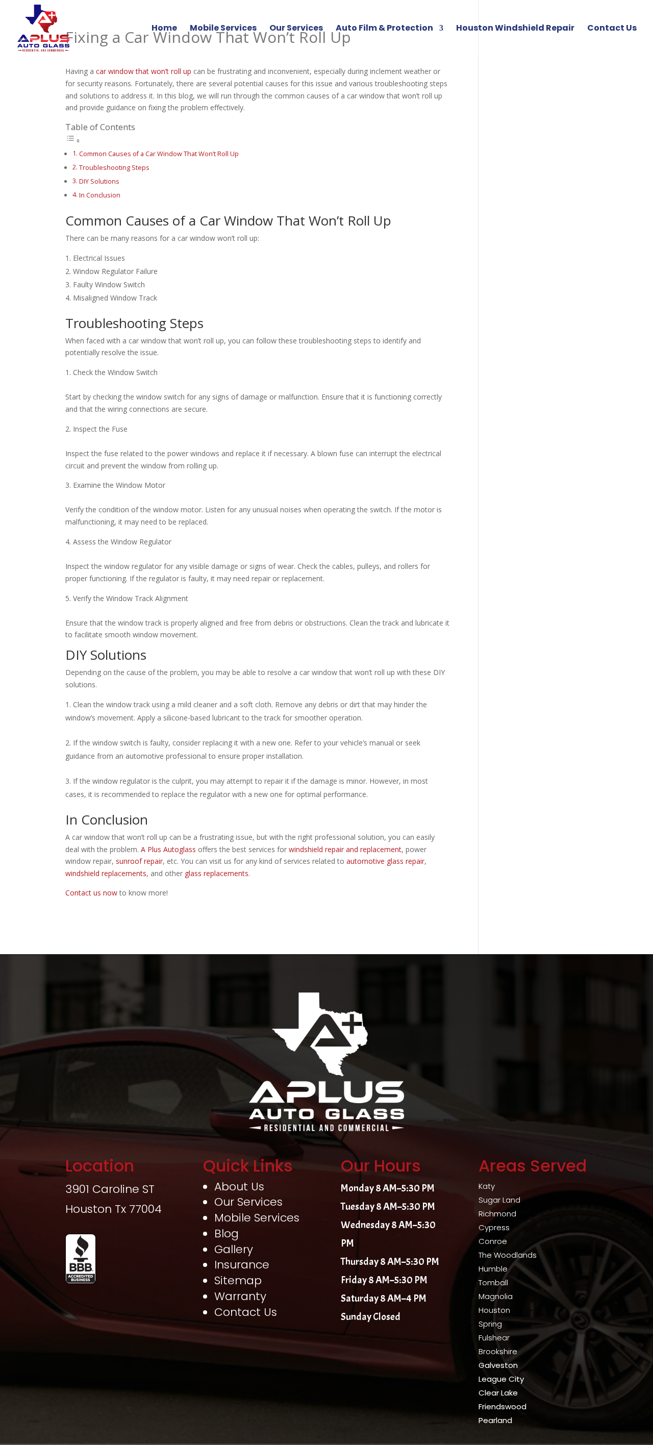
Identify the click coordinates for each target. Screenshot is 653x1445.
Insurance (241, 1265)
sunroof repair (139, 861)
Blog (226, 1233)
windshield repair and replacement (345, 849)
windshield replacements (105, 873)
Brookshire (498, 1351)
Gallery (233, 1249)
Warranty (240, 1296)
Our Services (296, 29)
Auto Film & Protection (384, 29)
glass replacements (216, 873)
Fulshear (494, 1337)
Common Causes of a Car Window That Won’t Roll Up (159, 154)
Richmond (497, 1213)
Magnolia (496, 1296)
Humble (493, 1268)
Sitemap (238, 1280)
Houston (494, 1310)
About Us (239, 1186)
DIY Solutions (99, 181)
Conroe (493, 1241)
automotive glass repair (385, 861)
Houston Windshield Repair (515, 29)
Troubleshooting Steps (114, 167)
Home (164, 29)
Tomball (493, 1282)
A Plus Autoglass (168, 849)
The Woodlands (508, 1255)
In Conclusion (99, 195)
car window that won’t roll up (143, 71)
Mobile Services (223, 29)
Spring (490, 1323)
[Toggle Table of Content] (73, 140)
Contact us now (91, 893)
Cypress (494, 1227)
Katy (487, 1186)
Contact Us (612, 29)
